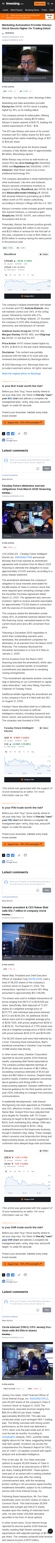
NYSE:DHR (35, 979)
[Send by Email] (25, 433)
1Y (24, 275)
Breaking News (32, 10)
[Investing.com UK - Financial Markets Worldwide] (15, 3)
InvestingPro (8, 1437)
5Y (28, 275)
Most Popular (17, 10)
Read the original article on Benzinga (21, 373)
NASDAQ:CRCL (39, 1398)
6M (19, 275)
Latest (5, 10)
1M (15, 275)
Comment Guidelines (10, 475)
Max (32, 275)
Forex (44, 10)
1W (10, 275)
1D (6, 275)
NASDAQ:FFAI (23, 557)
